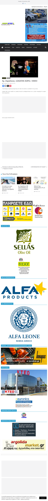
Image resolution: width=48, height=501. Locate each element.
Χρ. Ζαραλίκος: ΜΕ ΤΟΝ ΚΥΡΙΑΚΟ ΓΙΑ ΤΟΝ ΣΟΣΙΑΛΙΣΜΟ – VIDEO (23, 188)
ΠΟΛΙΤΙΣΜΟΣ (32, 44)
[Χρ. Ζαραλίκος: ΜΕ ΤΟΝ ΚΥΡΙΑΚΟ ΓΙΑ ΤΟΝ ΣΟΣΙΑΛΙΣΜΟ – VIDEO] (24, 177)
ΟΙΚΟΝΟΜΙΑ (19, 44)
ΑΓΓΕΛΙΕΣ (35, 47)
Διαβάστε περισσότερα (25, 499)
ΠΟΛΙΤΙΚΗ (26, 44)
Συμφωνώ (43, 497)
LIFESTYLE (18, 47)
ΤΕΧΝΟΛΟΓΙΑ (29, 47)
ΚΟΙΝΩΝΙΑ (13, 44)
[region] (24, 497)
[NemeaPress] (2, 47)
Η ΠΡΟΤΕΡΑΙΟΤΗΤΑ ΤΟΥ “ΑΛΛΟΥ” (38, 167)
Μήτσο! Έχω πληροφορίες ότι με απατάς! (39, 187)
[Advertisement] (24, 104)
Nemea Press (13, 83)
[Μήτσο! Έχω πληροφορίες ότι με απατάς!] (40, 177)
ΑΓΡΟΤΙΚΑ (39, 44)
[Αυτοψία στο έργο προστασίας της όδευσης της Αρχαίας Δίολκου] (8, 177)
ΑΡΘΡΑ (23, 47)
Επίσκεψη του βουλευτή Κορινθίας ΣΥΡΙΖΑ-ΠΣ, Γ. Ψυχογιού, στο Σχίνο (12, 167)
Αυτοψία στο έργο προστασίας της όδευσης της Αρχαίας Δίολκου (8, 188)
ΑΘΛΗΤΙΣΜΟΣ (7, 47)
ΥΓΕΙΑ (13, 47)
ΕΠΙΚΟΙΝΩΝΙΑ (7, 50)
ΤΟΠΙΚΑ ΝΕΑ (7, 44)
